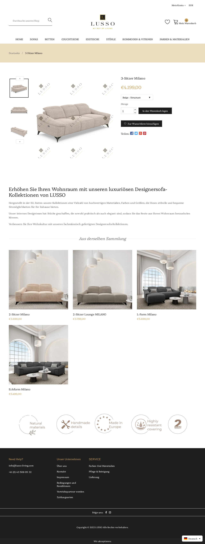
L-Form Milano (146, 314)
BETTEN (50, 39)
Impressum (63, 477)
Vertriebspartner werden (70, 491)
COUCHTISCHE (70, 39)
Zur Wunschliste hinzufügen (143, 123)
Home (19, 39)
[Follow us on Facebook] (132, 133)
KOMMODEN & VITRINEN (138, 39)
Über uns (62, 465)
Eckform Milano (19, 389)
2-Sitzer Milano (19, 314)
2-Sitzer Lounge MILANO (89, 314)
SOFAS (34, 39)
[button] (192, 538)
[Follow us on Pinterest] (144, 133)
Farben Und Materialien (102, 465)
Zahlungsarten (65, 497)
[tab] (102, 176)
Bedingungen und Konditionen (66, 484)
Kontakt (61, 471)
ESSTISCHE (92, 39)
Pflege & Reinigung (99, 471)
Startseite (14, 53)
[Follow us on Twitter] (136, 133)
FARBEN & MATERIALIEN (174, 39)
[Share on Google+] (140, 133)
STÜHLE (111, 39)
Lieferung (94, 477)
